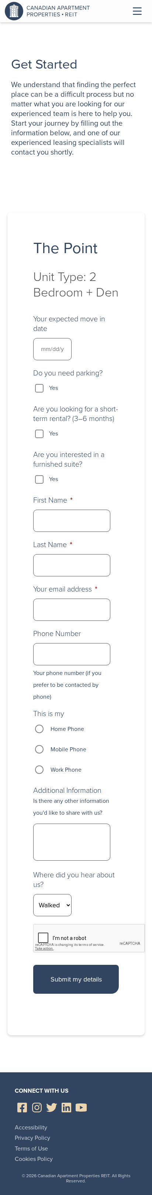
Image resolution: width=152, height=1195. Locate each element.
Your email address (65, 589)
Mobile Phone (68, 749)
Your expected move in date (69, 323)
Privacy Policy (32, 1137)
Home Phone (67, 729)
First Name (53, 500)
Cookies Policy (34, 1159)
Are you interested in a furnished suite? (68, 459)
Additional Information (67, 790)
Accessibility (31, 1127)
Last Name (52, 544)
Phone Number (57, 633)
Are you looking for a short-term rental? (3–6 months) (75, 413)
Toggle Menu (137, 11)
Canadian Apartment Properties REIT (49, 11)
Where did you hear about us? (74, 879)
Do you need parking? (68, 373)
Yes (53, 388)
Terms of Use (31, 1148)
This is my (48, 713)
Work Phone (66, 769)
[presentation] (89, 938)
